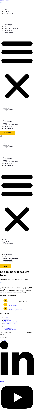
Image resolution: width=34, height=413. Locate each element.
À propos (6, 11)
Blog (5, 26)
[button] (17, 69)
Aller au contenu (4, 0)
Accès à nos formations (10, 28)
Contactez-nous (8, 32)
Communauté (7, 30)
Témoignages (7, 24)
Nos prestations (8, 13)
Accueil (5, 9)
